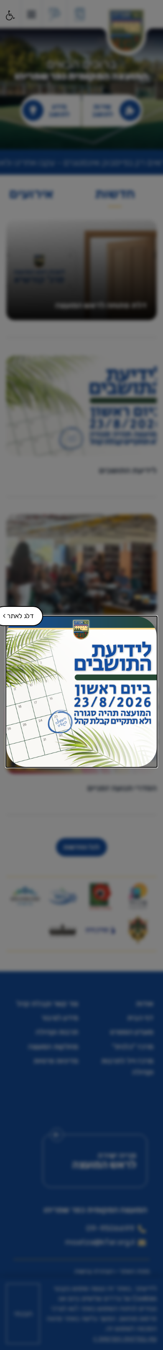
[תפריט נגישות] (9, 15)
